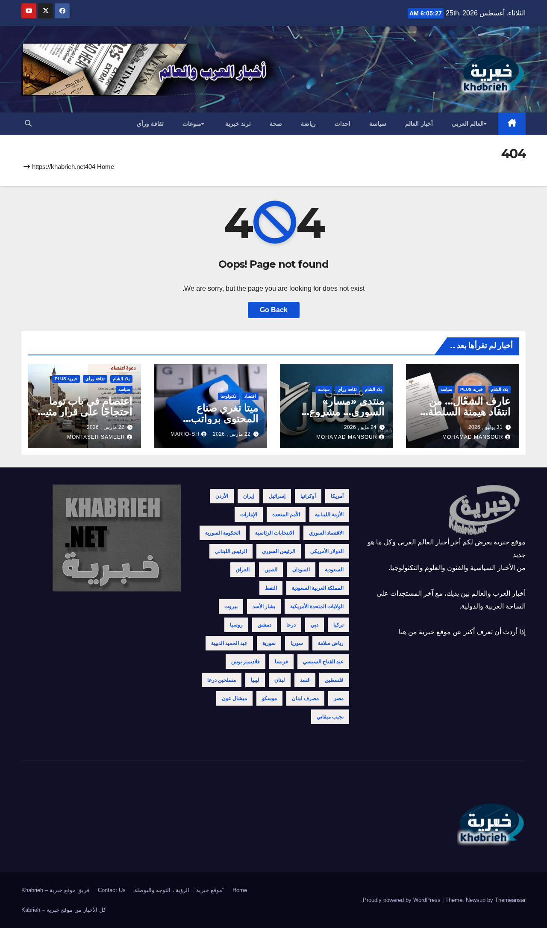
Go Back (274, 309)
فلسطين (334, 680)
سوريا (297, 643)
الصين (271, 570)
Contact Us (112, 890)
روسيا (236, 625)
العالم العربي (468, 123)
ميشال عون (234, 698)
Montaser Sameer (96, 437)
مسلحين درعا (221, 680)
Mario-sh (185, 434)
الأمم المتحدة (286, 514)
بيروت (231, 606)
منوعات (191, 123)
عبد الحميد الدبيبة (229, 643)
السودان (301, 570)
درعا (291, 625)
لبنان (279, 680)
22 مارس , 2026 (231, 434)
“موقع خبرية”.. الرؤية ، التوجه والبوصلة (179, 890)
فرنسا (281, 662)
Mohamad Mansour (472, 437)
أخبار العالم (419, 123)
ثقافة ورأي (150, 123)
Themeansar (510, 900)
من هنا (408, 631)
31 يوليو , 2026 (485, 427)
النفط (271, 588)
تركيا (338, 625)
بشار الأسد (264, 606)
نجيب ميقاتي (330, 717)
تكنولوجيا (228, 396)
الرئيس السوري (278, 551)
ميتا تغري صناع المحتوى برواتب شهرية (225, 418)
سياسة (377, 123)
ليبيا (255, 680)
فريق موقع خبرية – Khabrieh (55, 890)
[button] (28, 123)
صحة (276, 123)
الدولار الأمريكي (327, 551)
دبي (314, 625)
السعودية (334, 570)
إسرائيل (277, 496)
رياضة (308, 123)
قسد (305, 680)
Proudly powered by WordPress (402, 900)
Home (105, 166)
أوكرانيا (308, 496)
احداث (342, 123)
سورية (269, 643)
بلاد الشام (499, 389)
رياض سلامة (331, 643)
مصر (339, 698)
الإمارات (248, 514)
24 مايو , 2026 (360, 427)
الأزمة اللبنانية (329, 514)
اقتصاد (250, 396)
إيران (248, 496)
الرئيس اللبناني (231, 551)
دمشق (264, 625)
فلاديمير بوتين (245, 662)
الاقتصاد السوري (326, 533)
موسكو (269, 698)
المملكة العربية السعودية (318, 588)
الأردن (221, 496)
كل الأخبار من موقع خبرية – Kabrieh (63, 910)
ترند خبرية (238, 123)
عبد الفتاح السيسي (323, 662)
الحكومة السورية (222, 533)
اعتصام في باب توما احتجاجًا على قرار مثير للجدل (86, 412)
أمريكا (337, 496)
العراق (243, 570)
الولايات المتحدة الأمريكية (317, 606)
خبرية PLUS (471, 389)
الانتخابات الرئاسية (274, 533)
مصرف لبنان (305, 698)
